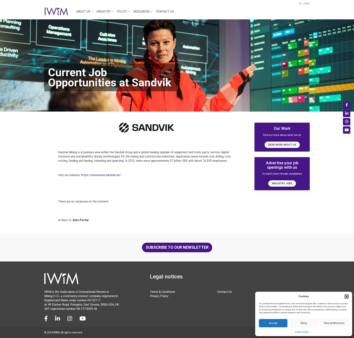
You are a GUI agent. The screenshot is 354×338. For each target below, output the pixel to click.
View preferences (334, 323)
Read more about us (282, 144)
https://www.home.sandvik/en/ (101, 175)
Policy (122, 11)
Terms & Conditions (162, 292)
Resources (141, 11)
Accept (273, 323)
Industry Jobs (282, 183)
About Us (83, 11)
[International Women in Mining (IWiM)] (56, 13)
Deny (304, 323)
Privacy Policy (302, 331)
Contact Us (165, 11)
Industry (103, 11)
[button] (346, 296)
